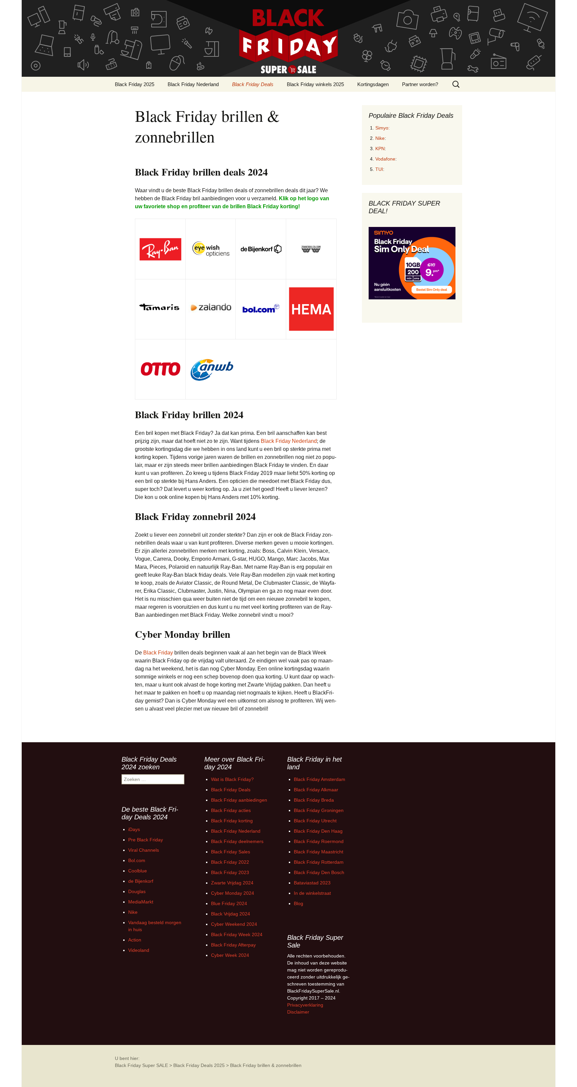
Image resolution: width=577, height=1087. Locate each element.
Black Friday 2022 (230, 862)
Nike (380, 138)
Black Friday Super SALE (141, 1065)
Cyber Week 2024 (230, 955)
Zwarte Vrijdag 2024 (232, 882)
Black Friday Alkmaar (316, 789)
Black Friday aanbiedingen (239, 800)
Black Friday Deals (252, 84)
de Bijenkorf (140, 881)
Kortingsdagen (373, 84)
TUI (379, 169)
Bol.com (136, 860)
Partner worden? (420, 84)
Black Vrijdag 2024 (230, 913)
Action (134, 939)
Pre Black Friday (145, 839)
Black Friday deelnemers (237, 841)
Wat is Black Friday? (232, 779)
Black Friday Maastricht (318, 851)
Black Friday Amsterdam (319, 779)
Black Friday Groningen (319, 810)
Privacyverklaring (305, 1005)
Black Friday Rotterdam (319, 862)
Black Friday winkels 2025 (315, 84)
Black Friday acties (231, 810)
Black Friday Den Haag (318, 831)
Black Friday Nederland (193, 84)
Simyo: (382, 127)
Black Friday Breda (314, 800)
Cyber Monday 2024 (232, 893)
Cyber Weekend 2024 (234, 924)
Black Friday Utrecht (315, 820)
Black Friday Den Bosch (319, 872)
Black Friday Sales (230, 851)
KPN (380, 148)
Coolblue (137, 870)
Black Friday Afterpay (233, 944)
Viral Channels (143, 850)
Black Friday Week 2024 (236, 934)
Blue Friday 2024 (229, 903)
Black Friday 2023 (230, 872)
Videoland (138, 950)
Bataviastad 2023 (312, 882)
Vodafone (385, 159)
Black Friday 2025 (134, 84)
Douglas (137, 891)
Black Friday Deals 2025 (199, 1065)
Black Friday (158, 652)
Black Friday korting (232, 820)
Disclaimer (298, 1012)
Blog (298, 903)
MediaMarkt (140, 901)
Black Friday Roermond (319, 841)
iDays (134, 829)
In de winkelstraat (312, 893)
